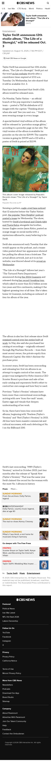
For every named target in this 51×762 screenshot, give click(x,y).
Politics (39, 8)
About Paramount (10, 713)
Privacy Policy (8, 657)
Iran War (11, 8)
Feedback (6, 730)
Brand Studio (8, 697)
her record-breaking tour (31, 280)
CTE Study (21, 8)
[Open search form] (48, 3)
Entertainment (8, 31)
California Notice (9, 661)
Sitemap (6, 701)
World (31, 8)
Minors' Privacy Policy (11, 673)
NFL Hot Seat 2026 (10, 617)
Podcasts (6, 689)
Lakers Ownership (10, 621)
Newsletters (7, 685)
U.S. (3, 8)
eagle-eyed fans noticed (33, 208)
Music (22, 573)
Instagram (6, 641)
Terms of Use (8, 669)
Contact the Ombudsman (13, 734)
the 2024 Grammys (31, 277)
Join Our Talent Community (14, 721)
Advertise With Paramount (13, 717)
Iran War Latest (8, 613)
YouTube (6, 633)
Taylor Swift (12, 573)
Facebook (6, 637)
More (13, 489)
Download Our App (10, 693)
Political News (8, 609)
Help (4, 725)
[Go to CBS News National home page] (25, 3)
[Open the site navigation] (9, 3)
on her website (19, 73)
